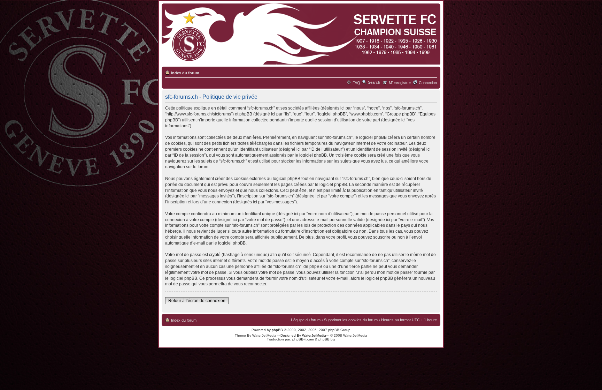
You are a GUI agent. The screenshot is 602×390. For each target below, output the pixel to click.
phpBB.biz (326, 339)
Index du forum (185, 73)
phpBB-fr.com (303, 339)
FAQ (356, 83)
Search (374, 82)
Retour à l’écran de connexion (196, 300)
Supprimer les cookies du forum (351, 320)
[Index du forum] (299, 34)
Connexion (428, 83)
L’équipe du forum (306, 320)
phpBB (277, 330)
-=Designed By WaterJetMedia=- (303, 335)
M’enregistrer (400, 83)
